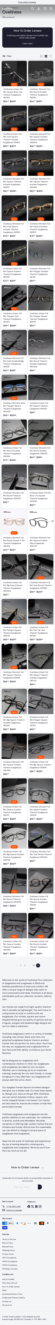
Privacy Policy (8, 1254)
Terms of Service (9, 1239)
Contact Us (6, 1301)
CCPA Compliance (9, 1265)
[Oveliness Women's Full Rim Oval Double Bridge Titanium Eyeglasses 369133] (14, 351)
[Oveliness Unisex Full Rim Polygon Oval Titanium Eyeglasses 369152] (14, 307)
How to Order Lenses (27, 1167)
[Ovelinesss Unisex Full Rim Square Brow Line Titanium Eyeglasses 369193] (14, 82)
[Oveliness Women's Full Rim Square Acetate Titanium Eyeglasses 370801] (40, 800)
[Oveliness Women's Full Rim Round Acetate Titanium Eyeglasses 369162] (40, 82)
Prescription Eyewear (27, 2)
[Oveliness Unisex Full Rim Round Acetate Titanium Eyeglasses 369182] (40, 890)
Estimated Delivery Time (12, 1294)
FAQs (4, 1290)
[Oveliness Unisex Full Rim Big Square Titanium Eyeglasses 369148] (40, 754)
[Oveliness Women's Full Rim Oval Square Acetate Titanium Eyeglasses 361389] (14, 217)
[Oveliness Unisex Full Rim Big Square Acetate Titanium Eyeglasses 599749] (14, 845)
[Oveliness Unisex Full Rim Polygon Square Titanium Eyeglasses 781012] (40, 710)
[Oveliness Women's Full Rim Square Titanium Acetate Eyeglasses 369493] (40, 172)
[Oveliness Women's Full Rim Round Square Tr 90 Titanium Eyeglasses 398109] (14, 531)
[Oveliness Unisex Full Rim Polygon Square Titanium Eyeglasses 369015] (14, 620)
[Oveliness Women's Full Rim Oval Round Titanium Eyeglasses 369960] (40, 574)
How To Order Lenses (11, 1287)
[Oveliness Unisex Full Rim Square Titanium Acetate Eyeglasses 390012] (40, 665)
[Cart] (45, 8)
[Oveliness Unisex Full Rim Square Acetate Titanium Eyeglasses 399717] (14, 800)
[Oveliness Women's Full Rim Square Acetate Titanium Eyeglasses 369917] (40, 217)
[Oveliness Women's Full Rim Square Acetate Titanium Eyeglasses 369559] (40, 127)
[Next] (38, 965)
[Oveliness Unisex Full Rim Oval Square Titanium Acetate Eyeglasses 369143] (14, 127)
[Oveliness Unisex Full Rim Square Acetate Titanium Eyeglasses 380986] (14, 934)
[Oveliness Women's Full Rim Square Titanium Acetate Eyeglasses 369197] (14, 172)
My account (7, 1305)
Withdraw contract (10, 1269)
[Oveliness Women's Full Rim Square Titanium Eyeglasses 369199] (14, 664)
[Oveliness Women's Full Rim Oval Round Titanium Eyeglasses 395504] (40, 843)
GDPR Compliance (9, 1261)
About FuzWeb (8, 1279)
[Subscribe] (40, 1186)
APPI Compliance (9, 1258)
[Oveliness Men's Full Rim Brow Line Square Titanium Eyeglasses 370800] (40, 486)
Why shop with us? (10, 1283)
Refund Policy (7, 1247)
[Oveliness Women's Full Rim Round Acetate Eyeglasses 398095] (40, 440)
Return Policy (7, 1243)
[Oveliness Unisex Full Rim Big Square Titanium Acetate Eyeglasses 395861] (14, 710)
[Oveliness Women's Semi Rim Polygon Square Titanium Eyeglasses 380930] (14, 396)
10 (33, 965)
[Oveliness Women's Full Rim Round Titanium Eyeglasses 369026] (14, 484)
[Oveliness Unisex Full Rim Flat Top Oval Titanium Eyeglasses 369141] (40, 620)
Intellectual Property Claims (13, 1298)
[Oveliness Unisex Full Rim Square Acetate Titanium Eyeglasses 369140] (14, 262)
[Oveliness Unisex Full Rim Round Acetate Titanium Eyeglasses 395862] (14, 441)
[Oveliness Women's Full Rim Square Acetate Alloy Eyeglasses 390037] (40, 531)
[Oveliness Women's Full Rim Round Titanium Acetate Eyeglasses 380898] (40, 351)
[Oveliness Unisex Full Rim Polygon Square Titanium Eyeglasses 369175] (40, 307)
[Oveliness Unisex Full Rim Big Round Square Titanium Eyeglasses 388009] (14, 576)
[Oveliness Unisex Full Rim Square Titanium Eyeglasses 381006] (40, 395)
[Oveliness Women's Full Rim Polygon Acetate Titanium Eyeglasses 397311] (40, 262)
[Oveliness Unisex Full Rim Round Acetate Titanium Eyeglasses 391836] (40, 934)
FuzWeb (7, 8)
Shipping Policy (8, 1250)
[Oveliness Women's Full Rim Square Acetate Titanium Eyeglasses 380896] (14, 755)
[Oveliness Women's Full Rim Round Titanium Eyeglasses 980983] (14, 888)
